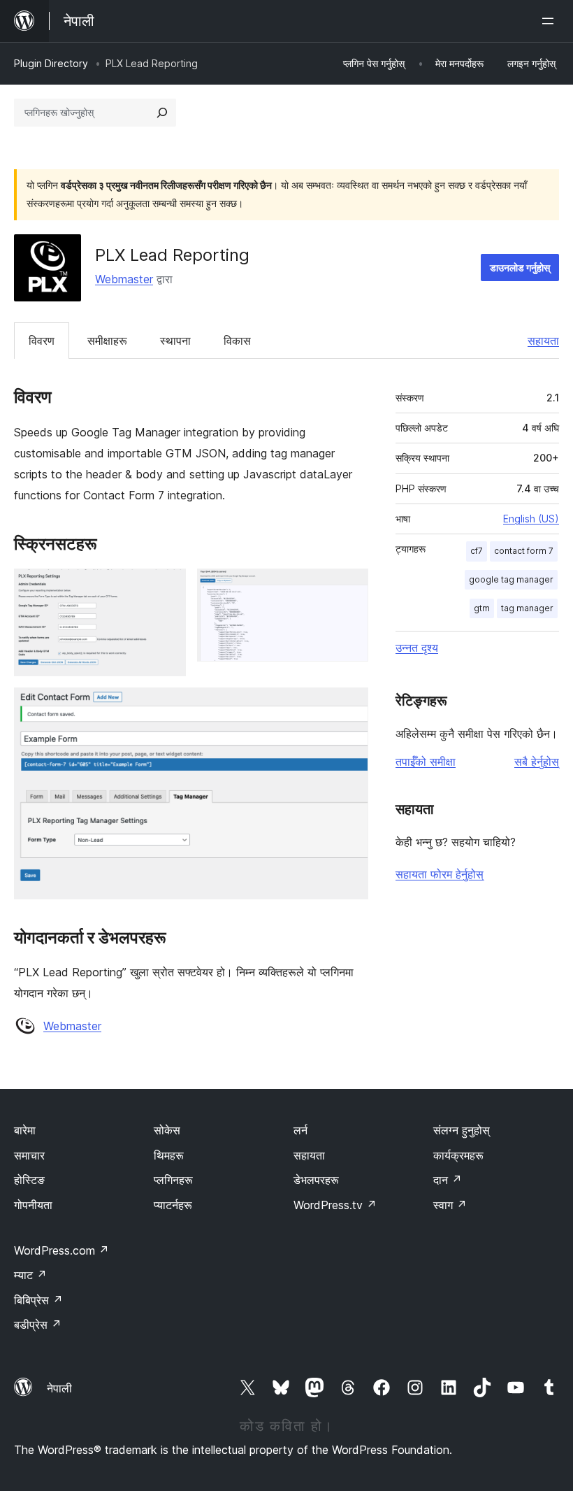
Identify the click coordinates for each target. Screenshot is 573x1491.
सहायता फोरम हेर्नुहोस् (440, 874)
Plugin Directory (51, 63)
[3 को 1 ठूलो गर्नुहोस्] (167, 587)
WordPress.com (61, 1250)
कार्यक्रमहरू (458, 1155)
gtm (482, 608)
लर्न (300, 1130)
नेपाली (59, 1388)
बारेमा (25, 1130)
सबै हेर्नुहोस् (536, 762)
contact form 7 (523, 550)
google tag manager (511, 579)
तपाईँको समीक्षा (426, 762)
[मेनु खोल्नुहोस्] (550, 21)
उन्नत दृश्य (417, 648)
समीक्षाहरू (107, 341)
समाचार (29, 1155)
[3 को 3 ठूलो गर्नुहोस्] (349, 706)
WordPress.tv (335, 1205)
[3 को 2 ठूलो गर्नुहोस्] (349, 587)
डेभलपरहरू (316, 1180)
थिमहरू (169, 1155)
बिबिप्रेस (38, 1300)
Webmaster (124, 279)
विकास (237, 341)
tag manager (527, 608)
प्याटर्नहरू (173, 1205)
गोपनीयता (33, 1205)
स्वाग (450, 1205)
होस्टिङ (29, 1180)
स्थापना (175, 341)
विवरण (42, 341)
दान (447, 1180)
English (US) (531, 519)
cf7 (476, 550)
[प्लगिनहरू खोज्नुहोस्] (162, 113)
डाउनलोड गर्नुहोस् (520, 267)
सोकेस (167, 1130)
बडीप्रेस (37, 1325)
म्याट (30, 1275)
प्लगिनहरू (173, 1180)
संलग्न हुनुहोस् (461, 1130)
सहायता (543, 341)
